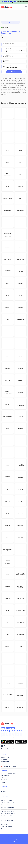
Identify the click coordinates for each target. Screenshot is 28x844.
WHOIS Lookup (5, 824)
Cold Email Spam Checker (7, 811)
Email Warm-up (5, 759)
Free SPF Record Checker (8, 813)
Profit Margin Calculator (7, 820)
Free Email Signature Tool (7, 802)
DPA (14, 841)
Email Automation (5, 764)
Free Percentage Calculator (8, 815)
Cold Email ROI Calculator (7, 807)
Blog (2, 777)
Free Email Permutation (7, 818)
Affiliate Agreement (22, 839)
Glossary (3, 829)
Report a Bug (4, 780)
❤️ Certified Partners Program (9, 773)
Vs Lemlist (3, 789)
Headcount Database (6, 826)
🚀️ (9, 766)
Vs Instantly (4, 791)
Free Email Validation (6, 800)
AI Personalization (5, 761)
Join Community (5, 775)
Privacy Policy (13, 839)
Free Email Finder (5, 805)
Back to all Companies (7, 22)
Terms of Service (5, 839)
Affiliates (3, 782)
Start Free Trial (5, 757)
